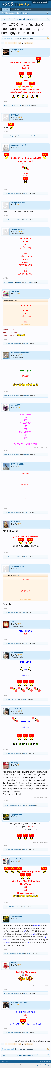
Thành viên (16, 9)
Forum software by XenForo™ (11, 1065)
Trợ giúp (47, 1061)
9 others (26, 849)
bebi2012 (17, 193)
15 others (26, 220)
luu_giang (15, 291)
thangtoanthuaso (18, 203)
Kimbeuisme (20, 136)
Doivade (18, 105)
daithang (14, 763)
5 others (32, 805)
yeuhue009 (15, 405)
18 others (26, 396)
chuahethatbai (17, 653)
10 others (26, 993)
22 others (28, 105)
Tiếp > (30, 43)
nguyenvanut (16, 814)
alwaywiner (15, 522)
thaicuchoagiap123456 (20, 353)
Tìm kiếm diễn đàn (8, 13)
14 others (26, 455)
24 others (34, 136)
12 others (26, 557)
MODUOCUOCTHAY (19, 1003)
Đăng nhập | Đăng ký (40, 2)
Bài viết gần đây (22, 13)
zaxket (13, 963)
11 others (26, 512)
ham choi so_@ (17, 566)
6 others (29, 953)
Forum (6, 9)
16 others (26, 343)
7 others (24, 612)
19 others (26, 193)
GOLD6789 (11, 105)
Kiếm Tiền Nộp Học (19, 859)
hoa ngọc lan (22, 805)
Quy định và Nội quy (43, 1065)
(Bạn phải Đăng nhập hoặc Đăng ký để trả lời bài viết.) (32, 1041)
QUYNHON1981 (17, 464)
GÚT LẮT (15, 115)
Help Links (27, 9)
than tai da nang (18, 229)
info (12, 622)
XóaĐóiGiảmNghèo (19, 145)
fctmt (5, 105)
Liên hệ (40, 1061)
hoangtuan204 (17, 49)
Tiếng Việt (4, 1061)
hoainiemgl (13, 805)
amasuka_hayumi (9, 136)
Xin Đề (16, 612)
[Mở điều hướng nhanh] (48, 19)
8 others (24, 699)
